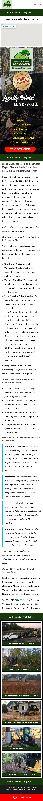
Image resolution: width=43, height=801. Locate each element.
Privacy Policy (21, 792)
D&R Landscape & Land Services (15, 787)
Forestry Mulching (11, 790)
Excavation (22, 790)
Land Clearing (31, 787)
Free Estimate (31, 790)
